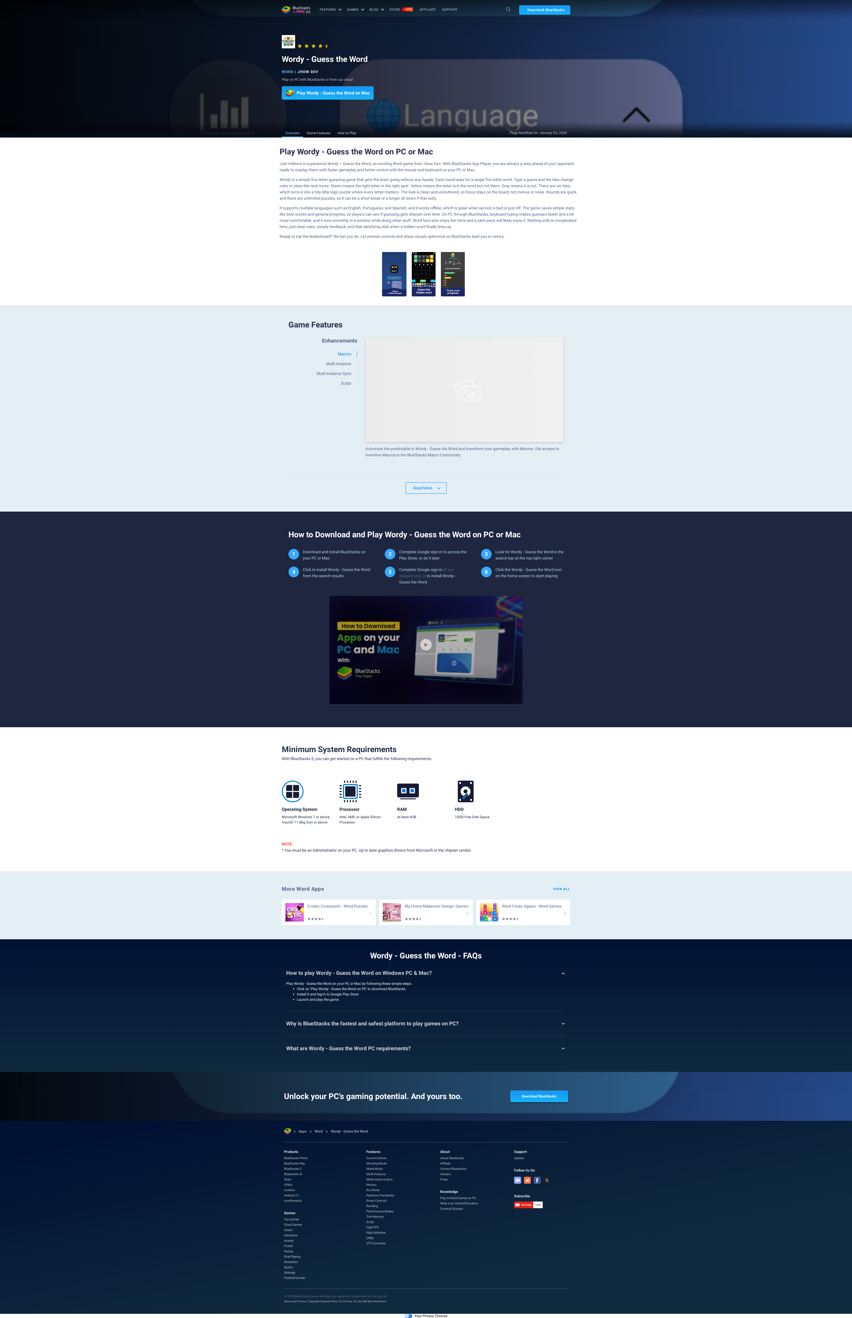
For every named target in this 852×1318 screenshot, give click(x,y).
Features (328, 9)
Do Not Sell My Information (370, 1301)
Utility (370, 1238)
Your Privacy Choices (430, 1316)
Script (370, 1222)
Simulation (291, 1262)
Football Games (294, 1278)
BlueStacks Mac (294, 1163)
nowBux (289, 1190)
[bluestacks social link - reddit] (527, 1180)
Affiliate (428, 9)
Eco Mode (372, 1190)
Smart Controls (376, 1200)
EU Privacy (345, 1301)
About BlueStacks (452, 1158)
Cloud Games (293, 1224)
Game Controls (376, 1158)
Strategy (289, 1272)
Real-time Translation (380, 1195)
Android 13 (291, 1195)
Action (288, 1230)
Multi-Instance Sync (379, 1179)
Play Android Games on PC (458, 1198)
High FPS (372, 1227)
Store (400, 9)
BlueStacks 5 (292, 1168)
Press (444, 1179)
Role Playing (292, 1256)
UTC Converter (376, 1243)
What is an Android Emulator (459, 1203)
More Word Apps (303, 889)
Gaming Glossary (451, 1208)
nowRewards (293, 1200)
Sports (288, 1267)
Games (352, 9)
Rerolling (372, 1206)
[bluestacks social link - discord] (517, 1180)
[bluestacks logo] (296, 10)
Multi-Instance (375, 1174)
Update (519, 1158)
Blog (374, 9)
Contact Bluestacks (453, 1168)
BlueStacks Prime (295, 1158)
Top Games (291, 1219)
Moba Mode (374, 1168)
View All (561, 889)
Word (288, 72)
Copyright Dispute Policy (322, 1301)
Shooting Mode (376, 1163)
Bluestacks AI (293, 1174)
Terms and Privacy (295, 1301)
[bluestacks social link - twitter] (546, 1180)
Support (449, 9)
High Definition (376, 1232)
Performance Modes (380, 1211)
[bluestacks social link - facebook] (537, 1180)
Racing (288, 1251)
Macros (371, 1184)
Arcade (289, 1240)
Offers (288, 1184)
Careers (445, 1174)
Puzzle (288, 1246)
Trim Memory (375, 1216)
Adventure (291, 1235)
